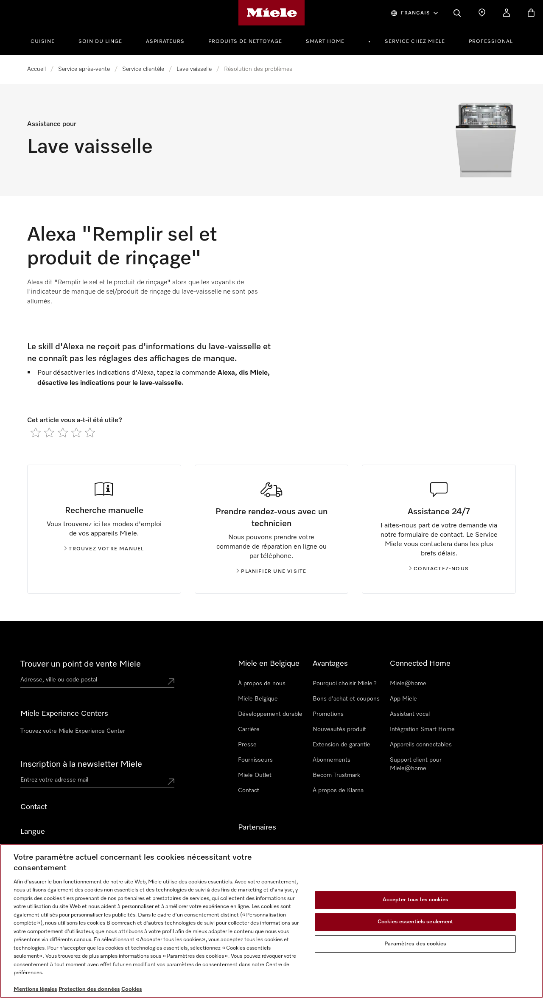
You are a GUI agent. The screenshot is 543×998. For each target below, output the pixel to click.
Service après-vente (84, 69)
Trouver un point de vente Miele (80, 664)
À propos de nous (261, 684)
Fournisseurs (255, 760)
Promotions (328, 714)
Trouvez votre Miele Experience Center (72, 731)
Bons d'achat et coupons (346, 699)
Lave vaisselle (194, 69)
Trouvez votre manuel (106, 549)
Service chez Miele (415, 41)
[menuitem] (47, 40)
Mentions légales (35, 989)
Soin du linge (100, 41)
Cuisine (43, 41)
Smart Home (325, 41)
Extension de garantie (341, 745)
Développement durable (270, 714)
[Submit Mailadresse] (171, 781)
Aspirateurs (165, 41)
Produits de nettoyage (245, 41)
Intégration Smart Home (422, 729)
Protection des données (89, 989)
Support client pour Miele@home (416, 764)
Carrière (249, 729)
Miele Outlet (255, 775)
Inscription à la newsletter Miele (81, 764)
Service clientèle (143, 69)
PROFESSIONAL (491, 41)
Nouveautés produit (339, 729)
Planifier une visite (273, 571)
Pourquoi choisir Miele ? (345, 684)
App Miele (403, 699)
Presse (247, 745)
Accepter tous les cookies (415, 900)
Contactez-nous (441, 569)
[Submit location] (171, 681)
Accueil (36, 69)
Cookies (131, 989)
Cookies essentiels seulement (415, 922)
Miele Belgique (258, 699)
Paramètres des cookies (415, 944)
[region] (271, 921)
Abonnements (331, 760)
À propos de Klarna (338, 790)
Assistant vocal (410, 714)
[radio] (36, 432)
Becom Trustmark (336, 775)
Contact (248, 790)
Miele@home (408, 684)
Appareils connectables (421, 745)
